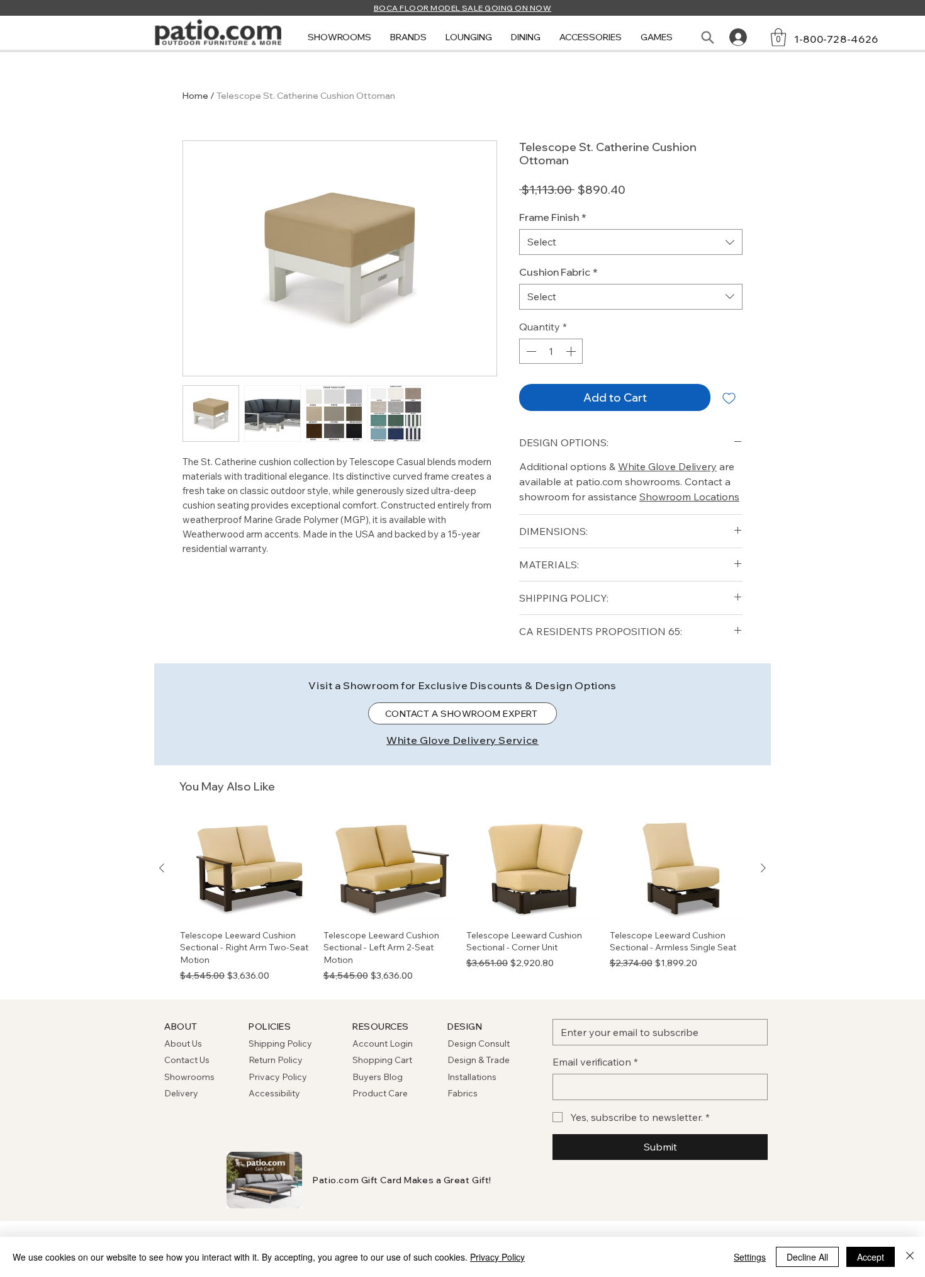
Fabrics (462, 1093)
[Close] (909, 1257)
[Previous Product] (161, 867)
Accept (870, 1257)
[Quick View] (248, 869)
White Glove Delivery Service (462, 740)
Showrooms (189, 1077)
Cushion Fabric (558, 272)
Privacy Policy (278, 1077)
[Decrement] (530, 351)
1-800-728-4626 (836, 39)
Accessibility (274, 1093)
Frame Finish (552, 217)
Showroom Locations (689, 496)
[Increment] (572, 351)
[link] (778, 37)
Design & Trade (478, 1060)
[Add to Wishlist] (729, 397)
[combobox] (631, 241)
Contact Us (187, 1060)
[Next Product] (763, 867)
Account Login (382, 1043)
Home (195, 95)
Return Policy (276, 1060)
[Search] (707, 37)
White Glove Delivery (667, 466)
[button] (339, 37)
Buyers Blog (378, 1077)
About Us (183, 1043)
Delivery (181, 1093)
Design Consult (478, 1043)
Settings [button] (750, 1257)
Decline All (807, 1257)
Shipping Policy (280, 1043)
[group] (462, 899)
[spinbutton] (551, 351)
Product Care (380, 1093)
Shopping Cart (382, 1060)
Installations (471, 1077)
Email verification (595, 1061)
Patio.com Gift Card (357, 1180)
